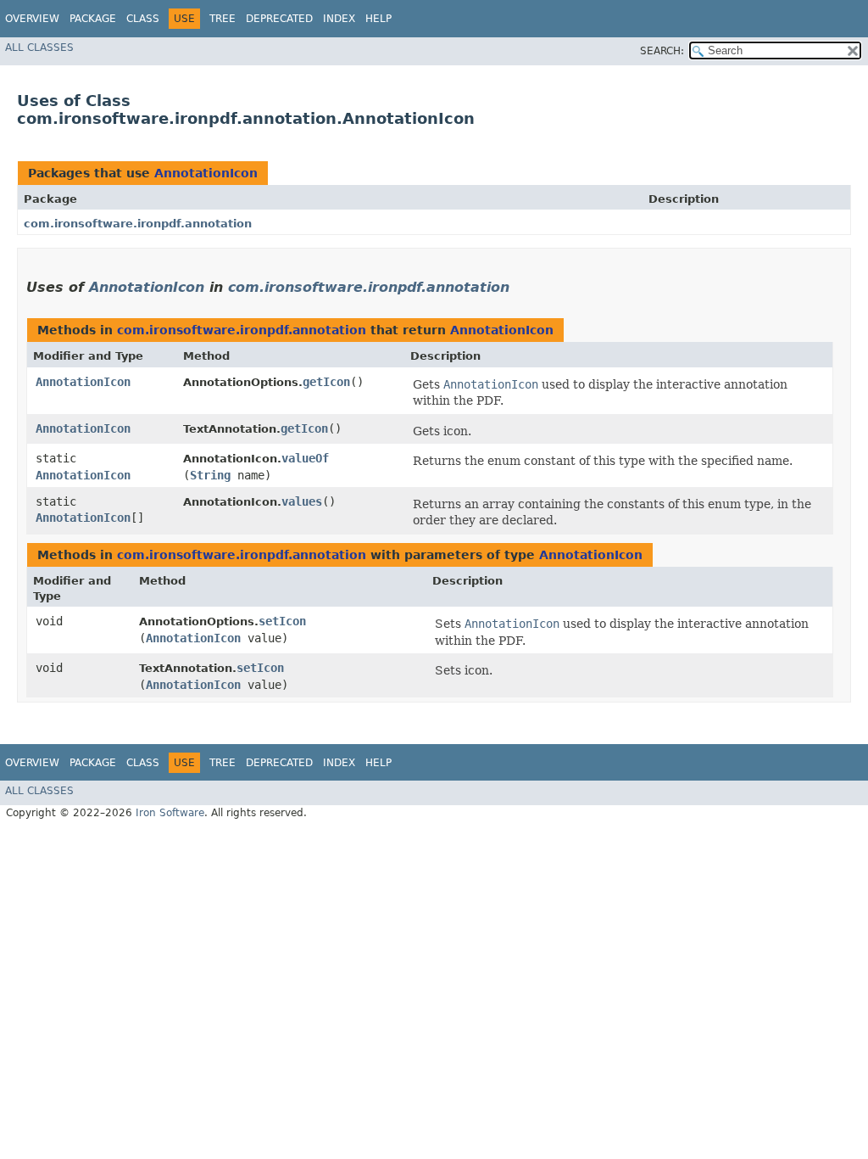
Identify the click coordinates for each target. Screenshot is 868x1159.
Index (339, 19)
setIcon (282, 621)
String (210, 475)
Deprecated (279, 19)
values (301, 501)
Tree (222, 19)
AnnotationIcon (206, 173)
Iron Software (170, 813)
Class (142, 19)
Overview (32, 19)
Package (93, 19)
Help (378, 19)
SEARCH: (662, 51)
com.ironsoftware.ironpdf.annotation (138, 223)
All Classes (39, 47)
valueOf (305, 458)
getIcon (326, 382)
